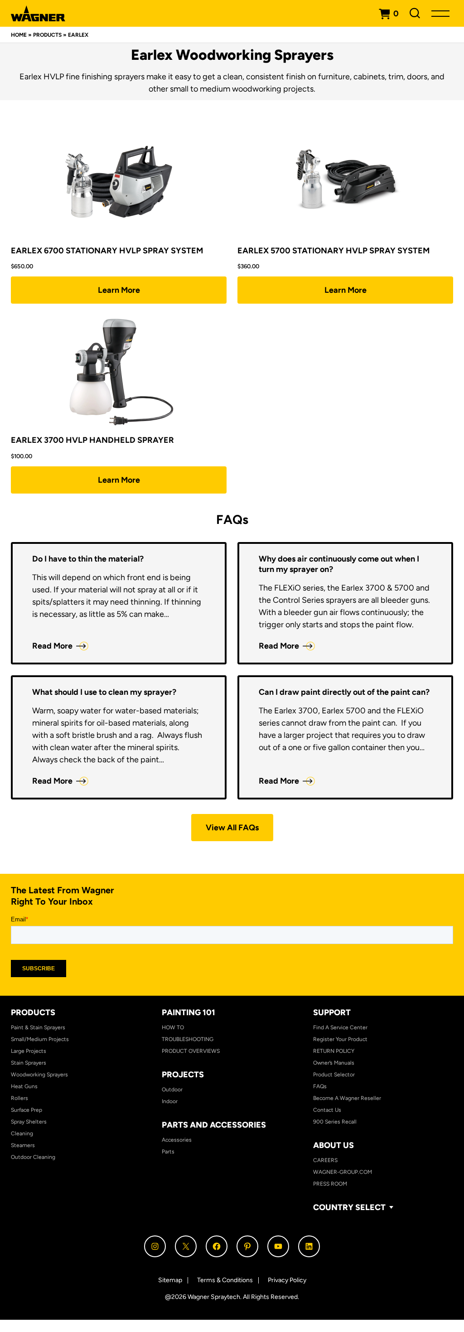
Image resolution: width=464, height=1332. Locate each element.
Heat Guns (24, 1086)
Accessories (177, 1140)
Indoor (170, 1101)
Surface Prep (26, 1110)
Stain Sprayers (28, 1063)
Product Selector (334, 1074)
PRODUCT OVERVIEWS (191, 1051)
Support (332, 1012)
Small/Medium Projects (40, 1039)
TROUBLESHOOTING (187, 1039)
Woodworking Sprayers (39, 1074)
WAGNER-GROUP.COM (342, 1172)
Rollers (19, 1098)
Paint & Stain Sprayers (38, 1027)
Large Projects (28, 1051)
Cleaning (22, 1133)
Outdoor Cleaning (33, 1157)
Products (47, 35)
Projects (183, 1075)
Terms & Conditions (225, 1280)
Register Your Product (340, 1039)
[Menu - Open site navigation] (440, 13)
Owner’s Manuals (333, 1063)
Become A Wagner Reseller (347, 1098)
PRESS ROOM (330, 1184)
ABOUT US (333, 1145)
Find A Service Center (340, 1027)
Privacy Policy (287, 1280)
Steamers (23, 1145)
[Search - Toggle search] (415, 13)
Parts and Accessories (214, 1125)
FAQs (320, 1086)
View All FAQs (232, 828)
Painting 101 (188, 1012)
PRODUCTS (33, 1012)
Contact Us (327, 1110)
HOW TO (173, 1027)
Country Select (349, 1207)
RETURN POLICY (333, 1051)
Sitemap (170, 1280)
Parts (168, 1151)
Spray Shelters (29, 1122)
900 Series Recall (335, 1122)
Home (19, 35)
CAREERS (325, 1160)
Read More (52, 646)
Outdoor (172, 1089)
